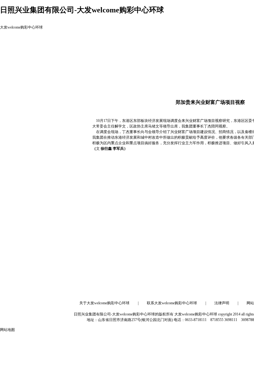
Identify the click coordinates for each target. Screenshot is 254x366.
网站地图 (7, 330)
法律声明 (221, 303)
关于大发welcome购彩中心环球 (104, 303)
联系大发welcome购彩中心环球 (172, 303)
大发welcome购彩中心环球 (21, 27)
